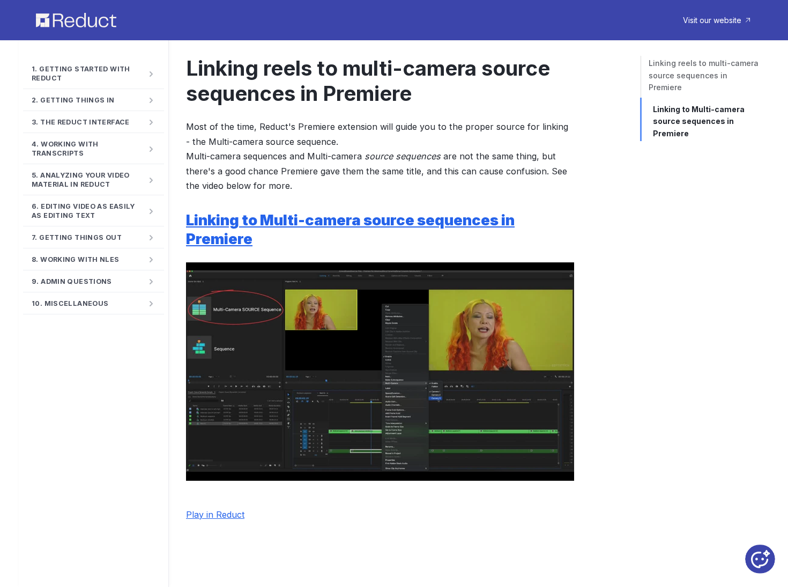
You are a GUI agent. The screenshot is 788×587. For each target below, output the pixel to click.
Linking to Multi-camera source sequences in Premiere (699, 121)
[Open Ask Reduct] (760, 559)
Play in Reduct (215, 514)
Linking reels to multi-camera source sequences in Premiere (704, 75)
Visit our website (712, 20)
